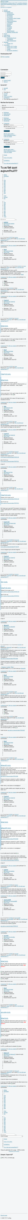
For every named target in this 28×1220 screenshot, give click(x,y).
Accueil (6, 10)
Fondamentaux (10, 14)
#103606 (11, 1004)
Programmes (10, 19)
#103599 (11, 716)
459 (5, 180)
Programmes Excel (11, 38)
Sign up (6, 81)
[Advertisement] (10, 62)
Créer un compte (8, 136)
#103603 (11, 917)
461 (5, 183)
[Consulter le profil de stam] (8, 407)
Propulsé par (12, 1151)
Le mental (9, 28)
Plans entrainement (11, 40)
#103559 (11, 318)
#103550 (11, 237)
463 (5, 186)
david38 (6, 88)
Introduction (10, 12)
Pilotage (9, 25)
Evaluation (9, 24)
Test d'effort (10, 17)
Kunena (17, 1151)
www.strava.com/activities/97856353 (10, 860)
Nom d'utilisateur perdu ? (10, 135)
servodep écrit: (6, 1012)
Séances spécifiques (12, 21)
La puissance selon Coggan (13, 18)
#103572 (11, 421)
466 (5, 190)
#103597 (20, 644)
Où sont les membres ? (12, 50)
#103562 (11, 366)
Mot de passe (7, 126)
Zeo (5, 89)
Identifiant (6, 125)
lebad (5, 249)
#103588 (11, 539)
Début (5, 174)
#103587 (11, 487)
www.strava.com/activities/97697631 (10, 461)
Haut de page (4, 1215)
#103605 (11, 953)
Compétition (10, 22)
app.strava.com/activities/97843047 (16, 730)
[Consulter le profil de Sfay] (8, 472)
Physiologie (10, 15)
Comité (8, 49)
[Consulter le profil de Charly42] (9, 301)
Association (6, 45)
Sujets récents (7, 114)
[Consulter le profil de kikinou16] (9, 1054)
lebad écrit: (4, 326)
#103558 (11, 288)
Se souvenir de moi (10, 128)
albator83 (6, 625)
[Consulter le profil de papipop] (9, 223)
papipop (6, 222)
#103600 (11, 757)
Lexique (9, 29)
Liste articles (7, 35)
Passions (4, 667)
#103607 (11, 1070)
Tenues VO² (10, 43)
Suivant (5, 197)
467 (5, 191)
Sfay (5, 471)
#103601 (11, 814)
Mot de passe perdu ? (9, 133)
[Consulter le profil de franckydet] (10, 523)
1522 (5, 195)
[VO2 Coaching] (5, 56)
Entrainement (7, 11)
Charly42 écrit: (6, 374)
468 (5, 193)
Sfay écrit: (4, 582)
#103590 (11, 574)
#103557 (20, 266)
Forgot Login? (7, 80)
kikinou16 (6, 1053)
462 (5, 184)
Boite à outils (7, 36)
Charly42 (6, 300)
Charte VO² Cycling (12, 46)
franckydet (6, 522)
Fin (4, 198)
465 (5, 188)
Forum (5, 33)
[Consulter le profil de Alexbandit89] (10, 901)
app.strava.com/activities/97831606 (9, 658)
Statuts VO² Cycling (12, 47)
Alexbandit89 (7, 900)
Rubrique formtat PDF (12, 32)
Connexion (6, 131)
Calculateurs (10, 39)
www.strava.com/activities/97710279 (10, 546)
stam (5, 406)
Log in (2, 77)
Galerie (8, 667)
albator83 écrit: (6, 765)
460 (5, 181)
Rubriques (6, 112)
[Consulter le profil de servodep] (9, 937)
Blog (12, 667)
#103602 (11, 884)
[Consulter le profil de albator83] (9, 626)
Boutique (6, 42)
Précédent (6, 176)
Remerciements (10, 31)
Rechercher (6, 115)
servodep (6, 935)
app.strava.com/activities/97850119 (9, 926)
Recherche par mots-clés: (8, 107)
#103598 (11, 691)
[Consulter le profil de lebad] (8, 251)
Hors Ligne (6, 225)
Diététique (9, 26)
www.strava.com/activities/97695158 (10, 457)
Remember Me (4, 76)
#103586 (11, 451)
